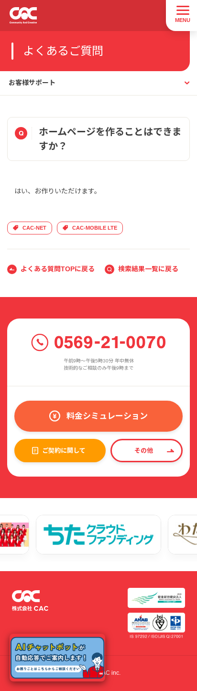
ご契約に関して (64, 450)
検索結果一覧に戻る (148, 269)
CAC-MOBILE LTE (94, 228)
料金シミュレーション (107, 416)
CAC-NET (34, 228)
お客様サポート (32, 82)
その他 (143, 450)
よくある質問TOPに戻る (58, 269)
